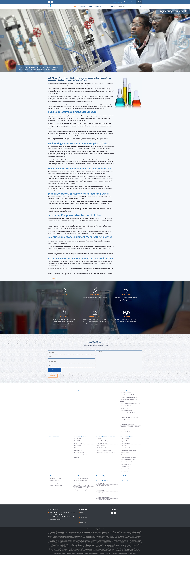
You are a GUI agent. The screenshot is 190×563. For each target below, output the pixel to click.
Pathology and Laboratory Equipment (82, 490)
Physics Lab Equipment (79, 443)
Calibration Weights (54, 483)
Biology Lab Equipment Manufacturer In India (104, 531)
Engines (99, 438)
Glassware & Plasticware (56, 485)
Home (75, 6)
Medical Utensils (125, 452)
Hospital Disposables (126, 447)
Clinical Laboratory (78, 450)
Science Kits (100, 492)
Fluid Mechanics (101, 445)
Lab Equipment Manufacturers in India (106, 532)
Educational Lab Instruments (75, 536)
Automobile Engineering (126, 392)
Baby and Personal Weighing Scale (129, 450)
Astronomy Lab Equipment (103, 485)
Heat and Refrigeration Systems (128, 457)
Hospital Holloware (125, 443)
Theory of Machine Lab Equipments (129, 417)
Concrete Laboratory (126, 419)
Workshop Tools (124, 408)
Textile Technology (125, 431)
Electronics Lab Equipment (103, 497)
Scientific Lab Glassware (101, 535)
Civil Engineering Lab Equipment (104, 450)
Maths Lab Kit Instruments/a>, (67, 535)
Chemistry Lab (77, 445)
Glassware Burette (54, 436)
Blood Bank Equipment (126, 464)
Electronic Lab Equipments (91, 533)
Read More (52, 278)
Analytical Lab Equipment (80, 476)
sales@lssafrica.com (55, 519)
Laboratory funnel (78, 390)
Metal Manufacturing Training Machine (130, 426)
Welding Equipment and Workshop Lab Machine (129, 400)
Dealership (126, 316)
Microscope (76, 457)
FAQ (105, 6)
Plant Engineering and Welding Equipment (130, 403)
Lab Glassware (77, 438)
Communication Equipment (80, 454)
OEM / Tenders (95, 294)
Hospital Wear (124, 445)
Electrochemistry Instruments (81, 478)
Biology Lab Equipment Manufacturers (73, 532)
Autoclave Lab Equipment (56, 478)
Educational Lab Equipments (54, 535)
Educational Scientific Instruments (70, 531)
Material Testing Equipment (104, 441)
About (139, 1)
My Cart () (112, 6)
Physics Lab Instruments (78, 535)
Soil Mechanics (124, 422)
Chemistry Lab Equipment (135, 531)
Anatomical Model (101, 488)
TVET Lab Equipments (126, 390)
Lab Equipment (124, 481)
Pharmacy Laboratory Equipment (81, 485)
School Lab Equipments (79, 436)
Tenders (89, 6)
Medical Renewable (125, 454)
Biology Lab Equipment (79, 441)
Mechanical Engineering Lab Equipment (106, 452)
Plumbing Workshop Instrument (128, 405)
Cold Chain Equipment (79, 452)
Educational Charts (101, 495)
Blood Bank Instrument (126, 461)
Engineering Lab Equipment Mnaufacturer (76, 533)
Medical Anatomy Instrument (128, 459)
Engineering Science (102, 443)
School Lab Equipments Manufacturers (115, 533)
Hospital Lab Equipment (126, 436)
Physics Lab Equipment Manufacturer (121, 531)
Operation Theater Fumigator (128, 468)
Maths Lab (76, 447)
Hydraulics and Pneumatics (127, 424)
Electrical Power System (103, 447)
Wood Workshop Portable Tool (128, 394)
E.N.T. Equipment (125, 471)
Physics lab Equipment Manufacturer (89, 532)
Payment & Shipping (95, 316)
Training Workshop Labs (126, 410)
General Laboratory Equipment (81, 487)
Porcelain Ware (100, 490)
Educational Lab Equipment (103, 481)
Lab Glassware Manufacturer (90, 535)
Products (82, 6)
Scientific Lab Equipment (127, 476)
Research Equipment (79, 483)
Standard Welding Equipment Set (129, 397)
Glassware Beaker (54, 390)
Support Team (126, 294)
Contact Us (98, 6)
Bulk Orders (63, 316)
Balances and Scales (55, 480)
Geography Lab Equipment (103, 499)
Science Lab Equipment (102, 476)
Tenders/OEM (83, 517)
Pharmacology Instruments (80, 480)
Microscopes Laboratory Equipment (57, 532)
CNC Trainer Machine (126, 415)
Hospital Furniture (125, 438)
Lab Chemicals (100, 483)
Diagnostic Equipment (126, 441)
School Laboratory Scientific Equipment (85, 531)
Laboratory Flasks (101, 390)
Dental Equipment (125, 466)
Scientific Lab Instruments (111, 535)
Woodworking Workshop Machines (129, 412)
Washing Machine (125, 429)
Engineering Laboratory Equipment (105, 436)
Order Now (63, 294)
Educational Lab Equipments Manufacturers (133, 533)
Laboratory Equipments (55, 476)
